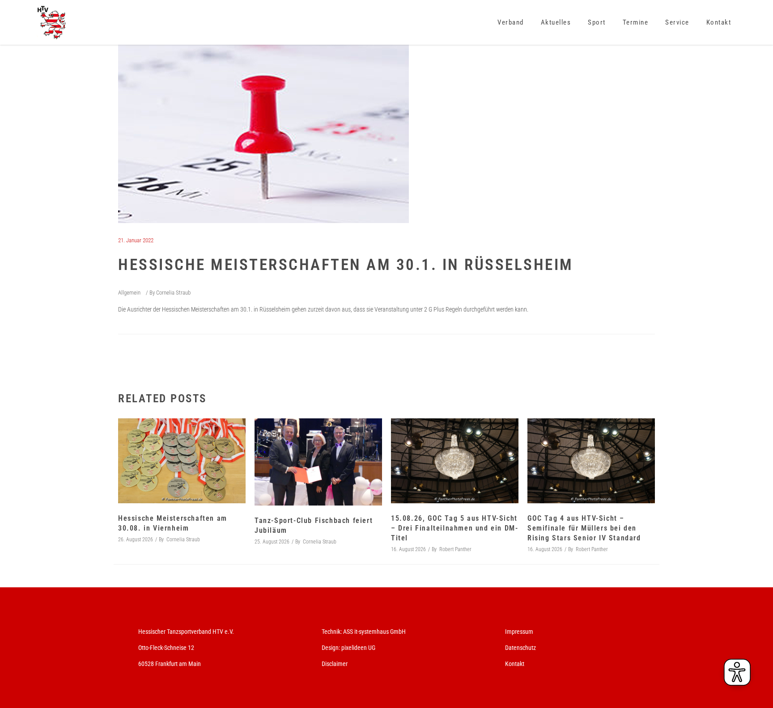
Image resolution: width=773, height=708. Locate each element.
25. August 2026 (272, 542)
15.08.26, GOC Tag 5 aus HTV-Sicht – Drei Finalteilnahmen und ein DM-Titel (454, 528)
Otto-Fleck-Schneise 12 (166, 647)
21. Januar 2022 (135, 240)
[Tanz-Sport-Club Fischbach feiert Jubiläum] (318, 462)
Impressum (519, 631)
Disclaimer (335, 663)
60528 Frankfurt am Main (169, 663)
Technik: (332, 631)
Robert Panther (455, 549)
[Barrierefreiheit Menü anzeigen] (737, 672)
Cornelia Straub (173, 292)
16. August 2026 (408, 549)
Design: (331, 647)
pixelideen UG (358, 647)
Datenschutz (520, 647)
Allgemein (129, 292)
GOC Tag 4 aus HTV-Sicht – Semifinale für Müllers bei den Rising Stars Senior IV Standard (584, 528)
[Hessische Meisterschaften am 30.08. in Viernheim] (182, 460)
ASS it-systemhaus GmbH (374, 631)
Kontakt (514, 663)
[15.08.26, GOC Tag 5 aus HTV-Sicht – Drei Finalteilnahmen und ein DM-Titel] (454, 460)
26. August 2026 (135, 539)
